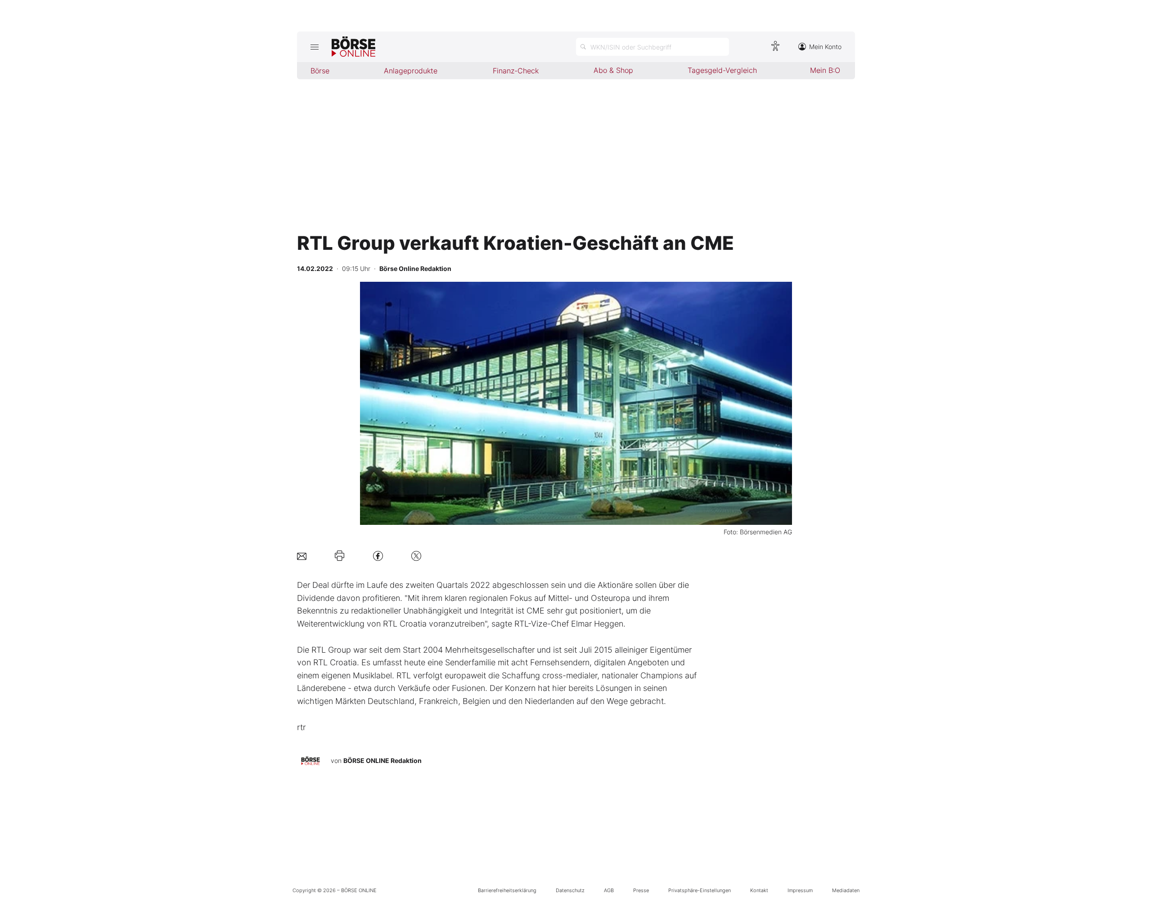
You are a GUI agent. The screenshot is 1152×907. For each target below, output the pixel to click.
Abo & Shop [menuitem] (613, 70)
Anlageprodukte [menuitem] (410, 70)
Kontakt (759, 890)
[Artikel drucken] (339, 556)
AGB (609, 890)
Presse (641, 890)
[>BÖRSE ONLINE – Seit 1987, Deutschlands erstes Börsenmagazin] (353, 47)
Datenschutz (570, 890)
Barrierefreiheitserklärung (507, 890)
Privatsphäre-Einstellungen (699, 890)
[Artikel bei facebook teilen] (378, 555)
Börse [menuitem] (319, 70)
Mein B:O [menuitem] (825, 70)
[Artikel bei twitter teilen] (416, 555)
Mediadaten (846, 890)
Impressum (800, 890)
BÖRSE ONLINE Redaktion (382, 760)
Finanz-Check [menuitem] (516, 70)
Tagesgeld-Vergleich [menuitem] (722, 70)
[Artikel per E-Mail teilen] (302, 556)
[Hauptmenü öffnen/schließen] (314, 47)
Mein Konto (825, 46)
